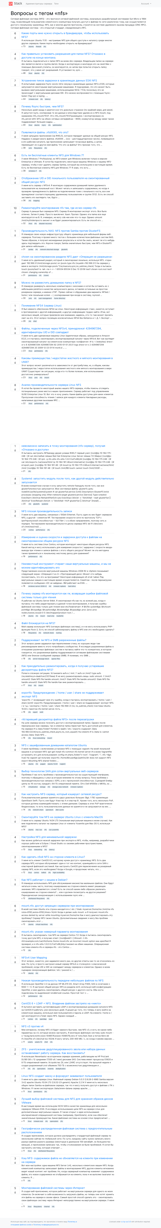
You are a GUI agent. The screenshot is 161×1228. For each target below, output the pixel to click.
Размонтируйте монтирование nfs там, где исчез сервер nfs (59, 207)
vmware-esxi (33, 99)
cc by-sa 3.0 (126, 1222)
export (35, 712)
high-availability (58, 872)
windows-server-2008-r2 (37, 586)
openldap (43, 1019)
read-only (50, 616)
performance (38, 403)
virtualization (33, 787)
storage (42, 787)
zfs (34, 1069)
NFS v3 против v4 (33, 1026)
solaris (30, 1042)
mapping (36, 201)
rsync (44, 125)
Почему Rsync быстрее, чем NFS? (43, 106)
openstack (49, 810)
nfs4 (34, 321)
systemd (45, 504)
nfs (45, 46)
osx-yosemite (54, 830)
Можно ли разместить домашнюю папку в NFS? (51, 282)
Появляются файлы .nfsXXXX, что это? (45, 132)
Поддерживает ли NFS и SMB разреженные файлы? (54, 640)
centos (31, 530)
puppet (42, 764)
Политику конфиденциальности (46, 1225)
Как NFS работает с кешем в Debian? (44, 879)
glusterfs (64, 249)
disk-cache (60, 810)
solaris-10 (38, 1042)
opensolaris (41, 1069)
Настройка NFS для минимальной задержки (49, 836)
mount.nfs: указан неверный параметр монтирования (55, 931)
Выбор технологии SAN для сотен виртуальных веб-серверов (60, 771)
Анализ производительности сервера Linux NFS (51, 384)
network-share (48, 633)
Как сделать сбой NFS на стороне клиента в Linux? (53, 856)
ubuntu (31, 46)
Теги (56, 3)
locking (58, 633)
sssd (50, 1019)
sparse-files (56, 659)
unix (30, 148)
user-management (45, 298)
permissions (32, 275)
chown (46, 275)
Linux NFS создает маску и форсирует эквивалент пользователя (62, 1075)
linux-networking (39, 738)
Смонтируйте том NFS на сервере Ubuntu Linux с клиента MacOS (62, 817)
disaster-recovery (45, 223)
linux (30, 73)
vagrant (62, 764)
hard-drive (72, 586)
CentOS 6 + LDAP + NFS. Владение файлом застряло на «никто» (61, 1003)
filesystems (38, 148)
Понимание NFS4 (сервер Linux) (42, 305)
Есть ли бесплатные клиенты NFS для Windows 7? (53, 155)
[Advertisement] (62, 426)
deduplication (60, 1069)
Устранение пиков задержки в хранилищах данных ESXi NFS (59, 80)
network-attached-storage (49, 249)
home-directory (59, 298)
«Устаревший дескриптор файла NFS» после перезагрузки (58, 719)
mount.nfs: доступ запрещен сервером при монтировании (58, 905)
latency (47, 99)
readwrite (60, 616)
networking (38, 850)
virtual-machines (42, 924)
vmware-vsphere (60, 586)
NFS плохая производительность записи (47, 511)
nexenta (50, 1069)
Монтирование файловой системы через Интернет (53, 1187)
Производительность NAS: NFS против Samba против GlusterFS (61, 230)
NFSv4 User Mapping (34, 957)
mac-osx (39, 830)
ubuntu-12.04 (52, 764)
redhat (43, 872)
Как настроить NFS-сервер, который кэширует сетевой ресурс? (62, 794)
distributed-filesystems (36, 898)
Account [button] (145, 3)
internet (47, 1206)
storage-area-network (60, 787)
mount (47, 377)
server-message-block (41, 659)
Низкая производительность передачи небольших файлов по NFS (63, 980)
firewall (38, 46)
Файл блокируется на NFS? (38, 623)
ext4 (41, 712)
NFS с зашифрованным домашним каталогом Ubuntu (54, 745)
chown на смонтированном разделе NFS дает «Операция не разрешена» (67, 256)
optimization (57, 125)
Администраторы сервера (39, 3)
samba (30, 249)
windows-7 (33, 171)
